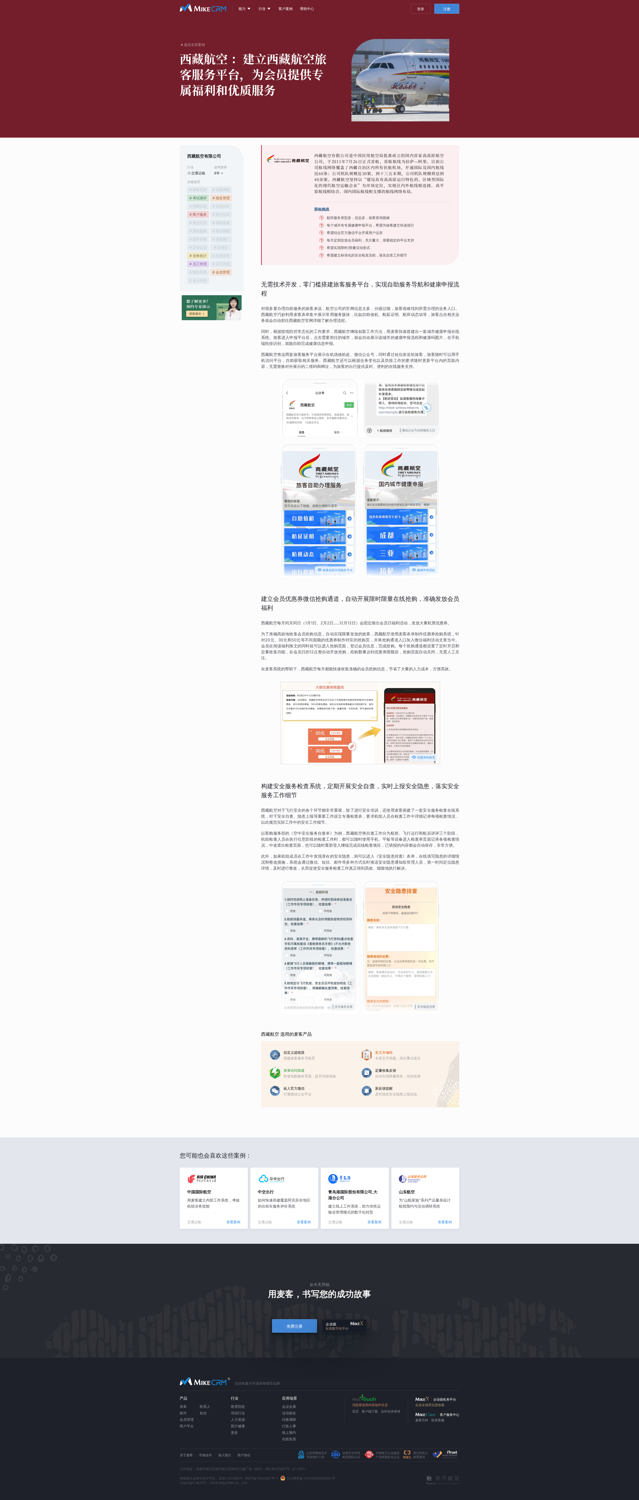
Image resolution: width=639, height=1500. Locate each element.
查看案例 (233, 1222)
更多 (234, 1432)
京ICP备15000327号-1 (261, 1478)
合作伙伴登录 (390, 1411)
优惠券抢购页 (423, 757)
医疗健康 (238, 1426)
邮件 (183, 1413)
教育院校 (238, 1406)
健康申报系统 (423, 569)
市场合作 (205, 1455)
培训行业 (238, 1413)
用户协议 (243, 1455)
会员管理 (187, 1419)
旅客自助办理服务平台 (335, 569)
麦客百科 (421, 1420)
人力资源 (238, 1419)
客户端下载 (370, 1411)
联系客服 (437, 1420)
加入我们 (224, 1455)
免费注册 (295, 1326)
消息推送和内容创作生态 (370, 1405)
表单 (183, 1406)
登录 (420, 9)
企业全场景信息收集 (430, 1405)
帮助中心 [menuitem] (307, 8)
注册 (446, 9)
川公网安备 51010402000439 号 (311, 1478)
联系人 (205, 1406)
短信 (203, 1413)
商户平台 (187, 1426)
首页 (355, 1411)
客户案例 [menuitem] (286, 8)
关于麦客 (186, 1455)
